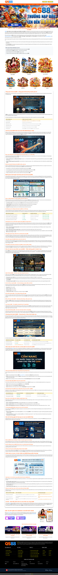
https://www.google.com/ (8, 36)
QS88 (6, 4)
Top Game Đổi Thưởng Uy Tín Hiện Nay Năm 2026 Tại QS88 (45, 535)
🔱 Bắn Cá (33, 4)
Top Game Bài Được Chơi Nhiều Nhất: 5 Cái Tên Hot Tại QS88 (29, 535)
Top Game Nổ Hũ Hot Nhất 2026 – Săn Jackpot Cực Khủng (12, 535)
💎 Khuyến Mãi (46, 4)
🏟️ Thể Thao (10, 4)
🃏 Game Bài (15, 4)
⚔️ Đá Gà (37, 4)
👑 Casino (24, 4)
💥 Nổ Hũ (28, 4)
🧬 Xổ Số (41, 4)
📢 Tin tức (51, 4)
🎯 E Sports (20, 4)
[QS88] (9, 1)
